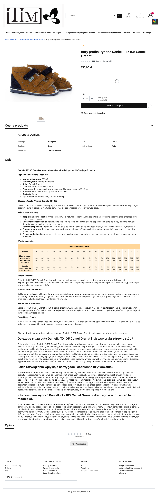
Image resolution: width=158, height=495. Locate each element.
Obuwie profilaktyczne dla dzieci (31, 39)
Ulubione (122, 473)
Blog (7, 470)
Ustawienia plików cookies (130, 468)
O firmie (8, 468)
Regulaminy (85, 468)
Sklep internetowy (78, 492)
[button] (119, 16)
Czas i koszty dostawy (52, 473)
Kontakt (84, 465)
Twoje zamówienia (126, 465)
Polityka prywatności (89, 470)
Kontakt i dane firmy (13, 465)
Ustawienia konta (126, 470)
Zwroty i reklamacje (51, 468)
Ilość (83, 94)
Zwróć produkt (49, 470)
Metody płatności (50, 465)
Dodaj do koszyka (114, 105)
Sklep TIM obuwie (11, 39)
